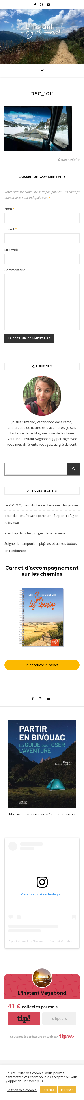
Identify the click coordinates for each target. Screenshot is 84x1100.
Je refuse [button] (67, 1090)
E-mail (10, 229)
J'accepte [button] (49, 1090)
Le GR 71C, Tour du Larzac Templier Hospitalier (41, 505)
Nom (9, 208)
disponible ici (66, 814)
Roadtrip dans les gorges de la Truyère (34, 533)
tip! (24, 1018)
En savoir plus (32, 1081)
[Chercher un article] (73, 469)
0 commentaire (69, 159)
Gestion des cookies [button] (22, 1090)
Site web (11, 249)
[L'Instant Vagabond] (42, 30)
